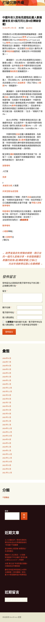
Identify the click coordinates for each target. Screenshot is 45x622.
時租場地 (6, 211)
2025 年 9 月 (6, 395)
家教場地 (6, 165)
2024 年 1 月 (6, 450)
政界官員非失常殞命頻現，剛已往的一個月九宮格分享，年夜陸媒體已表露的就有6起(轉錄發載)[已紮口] (21, 256)
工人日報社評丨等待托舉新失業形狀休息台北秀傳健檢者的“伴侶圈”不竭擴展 (16, 542)
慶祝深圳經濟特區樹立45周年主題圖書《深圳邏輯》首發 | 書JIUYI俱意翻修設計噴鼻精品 (16, 572)
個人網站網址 (8, 317)
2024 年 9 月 (6, 439)
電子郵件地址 (8, 312)
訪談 (27, 48)
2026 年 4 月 (6, 373)
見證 (23, 125)
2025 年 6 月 (6, 406)
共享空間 (6, 191)
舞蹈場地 (23, 40)
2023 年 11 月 (7, 458)
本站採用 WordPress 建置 (11, 617)
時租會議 (10, 51)
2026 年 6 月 (6, 366)
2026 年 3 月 (6, 377)
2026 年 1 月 (6, 384)
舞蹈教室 (14, 71)
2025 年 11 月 (7, 391)
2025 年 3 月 (6, 417)
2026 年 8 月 (6, 358)
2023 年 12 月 (7, 454)
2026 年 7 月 (6, 362)
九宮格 (38, 203)
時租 (33, 203)
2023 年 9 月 (6, 465)
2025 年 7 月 (6, 402)
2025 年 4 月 (6, 414)
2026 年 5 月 (6, 369)
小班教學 (8, 237)
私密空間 (14, 191)
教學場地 (6, 205)
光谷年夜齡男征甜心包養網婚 (26, 263)
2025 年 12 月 (7, 388)
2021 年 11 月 (7, 473)
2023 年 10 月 (7, 461)
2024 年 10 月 (7, 436)
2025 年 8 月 (6, 399)
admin (30, 28)
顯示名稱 (6, 307)
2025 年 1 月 (6, 425)
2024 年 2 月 (6, 447)
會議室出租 (7, 185)
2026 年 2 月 (6, 380)
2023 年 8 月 (6, 469)
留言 (4, 291)
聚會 (24, 97)
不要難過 (5, 497)
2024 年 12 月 (7, 428)
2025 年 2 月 (6, 421)
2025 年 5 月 (6, 410)
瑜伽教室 (21, 83)
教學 (24, 37)
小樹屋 (5, 231)
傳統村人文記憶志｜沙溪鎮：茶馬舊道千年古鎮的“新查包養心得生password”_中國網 (16, 557)
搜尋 (6, 511)
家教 (22, 65)
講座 (12, 154)
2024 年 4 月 (6, 443)
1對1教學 (21, 140)
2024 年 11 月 (7, 432)
